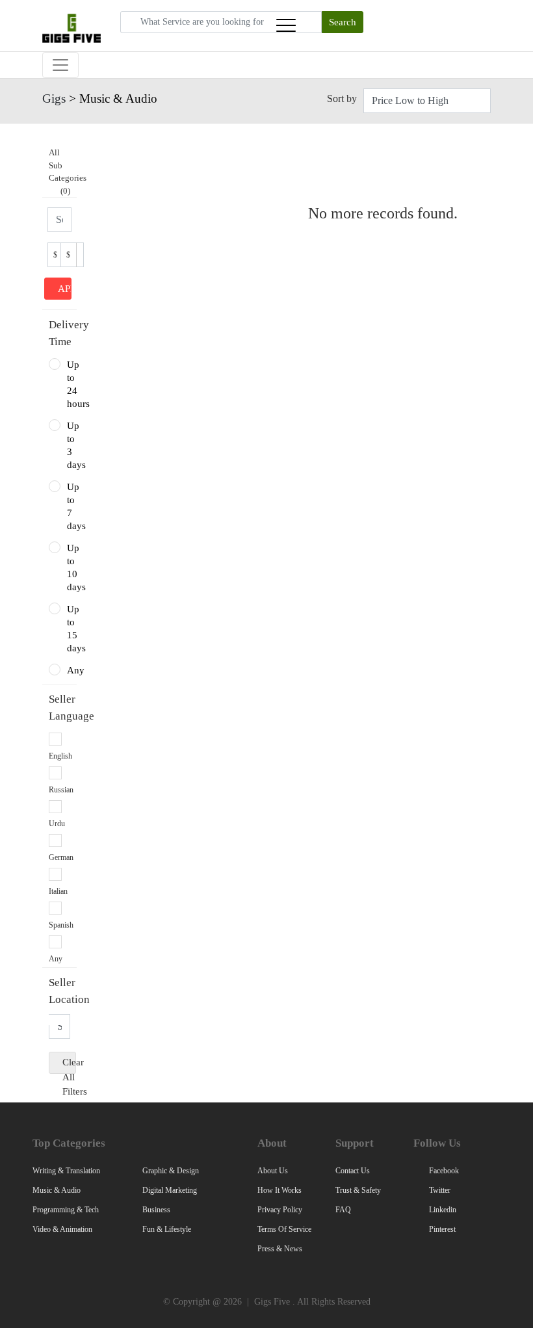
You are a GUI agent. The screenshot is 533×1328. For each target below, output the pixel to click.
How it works (279, 1190)
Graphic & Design (170, 1170)
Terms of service (284, 1229)
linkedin (441, 1209)
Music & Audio (56, 1190)
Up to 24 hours (68, 384)
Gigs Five (272, 1302)
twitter (438, 1190)
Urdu (57, 823)
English (60, 756)
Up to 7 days (68, 506)
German (61, 857)
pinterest (441, 1229)
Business (156, 1209)
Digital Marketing (169, 1190)
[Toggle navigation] (286, 25)
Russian (61, 789)
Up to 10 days (68, 567)
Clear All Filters (69, 1065)
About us (272, 1170)
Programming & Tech (65, 1209)
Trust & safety (358, 1190)
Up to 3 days (68, 445)
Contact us (352, 1170)
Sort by (342, 98)
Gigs (54, 98)
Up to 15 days (68, 628)
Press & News (279, 1248)
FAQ (343, 1209)
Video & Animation (62, 1229)
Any (68, 670)
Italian (58, 891)
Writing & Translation (66, 1170)
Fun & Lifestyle (166, 1229)
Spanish (61, 925)
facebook (443, 1170)
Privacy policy (279, 1209)
